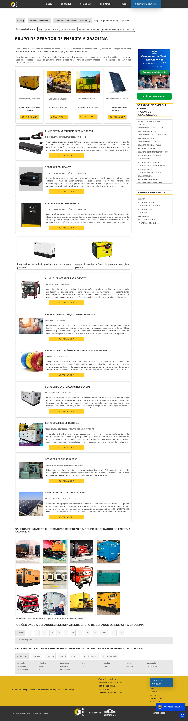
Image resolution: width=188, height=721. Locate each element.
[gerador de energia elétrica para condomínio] (28, 603)
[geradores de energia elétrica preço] (28, 551)
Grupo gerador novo (146, 138)
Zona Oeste (50, 656)
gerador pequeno (145, 176)
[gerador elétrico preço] (28, 577)
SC (66, 633)
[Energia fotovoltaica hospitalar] (31, 504)
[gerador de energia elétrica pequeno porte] (81, 603)
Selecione (20, 633)
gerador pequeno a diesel (148, 179)
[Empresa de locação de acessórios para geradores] (31, 362)
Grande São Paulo (90, 656)
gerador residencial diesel (149, 162)
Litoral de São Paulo (109, 656)
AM (114, 633)
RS (73, 633)
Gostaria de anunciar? (157, 682)
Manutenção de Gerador (148, 223)
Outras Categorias (151, 192)
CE (95, 633)
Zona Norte (37, 656)
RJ (29, 633)
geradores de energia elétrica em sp (118, 29)
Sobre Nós (154, 692)
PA (121, 633)
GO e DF (104, 633)
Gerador (141, 199)
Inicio (152, 688)
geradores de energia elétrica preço (153, 152)
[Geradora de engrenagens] (31, 470)
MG (37, 633)
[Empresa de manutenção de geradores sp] (31, 326)
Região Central (22, 656)
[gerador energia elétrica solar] (81, 551)
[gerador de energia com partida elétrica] (81, 577)
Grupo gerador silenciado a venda (152, 135)
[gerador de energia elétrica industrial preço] (108, 603)
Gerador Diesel (144, 213)
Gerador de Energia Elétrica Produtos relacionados (151, 110)
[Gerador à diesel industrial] (31, 434)
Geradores (154, 695)
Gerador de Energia (146, 202)
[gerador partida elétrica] (55, 551)
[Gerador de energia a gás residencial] (31, 398)
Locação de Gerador (146, 220)
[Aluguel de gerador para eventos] (31, 289)
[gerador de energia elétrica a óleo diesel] (108, 551)
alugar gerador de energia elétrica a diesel (57, 29)
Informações (156, 698)
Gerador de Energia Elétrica (149, 206)
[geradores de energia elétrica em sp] (55, 603)
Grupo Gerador (144, 216)
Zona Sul (63, 656)
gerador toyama (144, 159)
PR (59, 633)
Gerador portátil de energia (149, 173)
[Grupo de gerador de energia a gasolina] (44, 250)
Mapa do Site (155, 702)
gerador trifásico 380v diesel (150, 155)
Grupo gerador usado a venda (150, 128)
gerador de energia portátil (111, 683)
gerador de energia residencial (107, 687)
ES (44, 633)
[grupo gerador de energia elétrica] (55, 577)
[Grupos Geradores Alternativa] (14, 8)
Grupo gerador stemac (147, 131)
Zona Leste (75, 656)
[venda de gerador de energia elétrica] (108, 577)
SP (52, 633)
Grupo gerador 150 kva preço (150, 142)
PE (80, 633)
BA (88, 633)
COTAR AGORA (29, 117)
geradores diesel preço (147, 148)
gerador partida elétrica (89, 29)
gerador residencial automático (151, 166)
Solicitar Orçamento (154, 96)
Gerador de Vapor (145, 209)
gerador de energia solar (110, 692)
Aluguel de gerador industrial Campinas (151, 122)
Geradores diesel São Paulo (149, 145)
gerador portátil (145, 169)
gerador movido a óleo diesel (150, 183)
